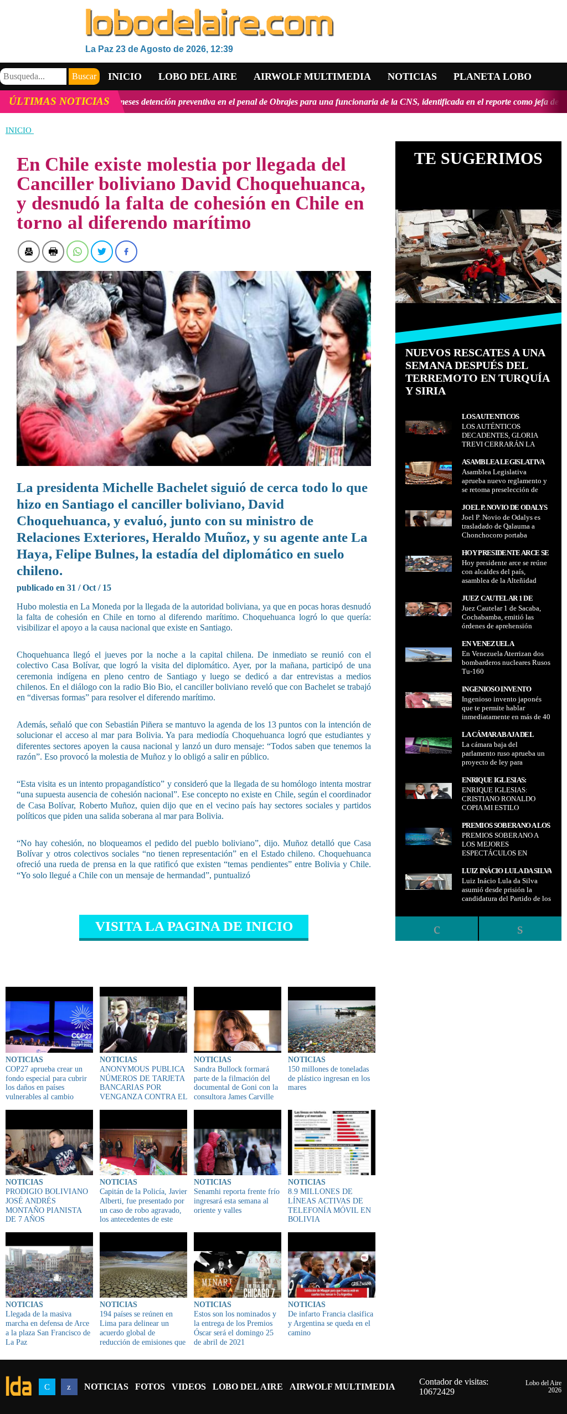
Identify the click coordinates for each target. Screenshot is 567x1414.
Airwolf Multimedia (312, 76)
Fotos (150, 1386)
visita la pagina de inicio (194, 926)
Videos (189, 1386)
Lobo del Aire (248, 1386)
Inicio (125, 76)
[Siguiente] (519, 928)
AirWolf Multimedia (342, 1386)
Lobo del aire (197, 76)
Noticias (412, 76)
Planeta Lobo (492, 76)
